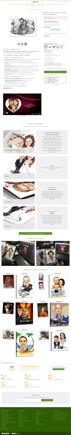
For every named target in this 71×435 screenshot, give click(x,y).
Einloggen (58, 1)
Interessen (32, 5)
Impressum (21, 414)
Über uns (20, 412)
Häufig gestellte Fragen (40, 412)
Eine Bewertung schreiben (58, 369)
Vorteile (37, 420)
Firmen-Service (38, 414)
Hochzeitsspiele (60, 4)
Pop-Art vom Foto (20, 4)
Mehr (27, 5)
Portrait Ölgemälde (41, 4)
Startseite (30, 9)
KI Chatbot (3, 425)
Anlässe (37, 5)
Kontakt (37, 422)
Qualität (20, 422)
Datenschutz (21, 419)
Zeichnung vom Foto (5, 420)
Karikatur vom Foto (12, 4)
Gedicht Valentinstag (5, 428)
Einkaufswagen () (64, 1)
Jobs (37, 419)
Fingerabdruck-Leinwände (30, 4)
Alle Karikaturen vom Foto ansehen (35, 233)
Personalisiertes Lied (50, 4)
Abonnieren (47, 400)
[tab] (18, 44)
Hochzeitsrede (3, 427)
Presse (37, 417)
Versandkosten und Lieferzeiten (24, 420)
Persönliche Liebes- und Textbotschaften (8, 422)
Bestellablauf (21, 425)
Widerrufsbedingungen (23, 417)
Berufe (42, 5)
